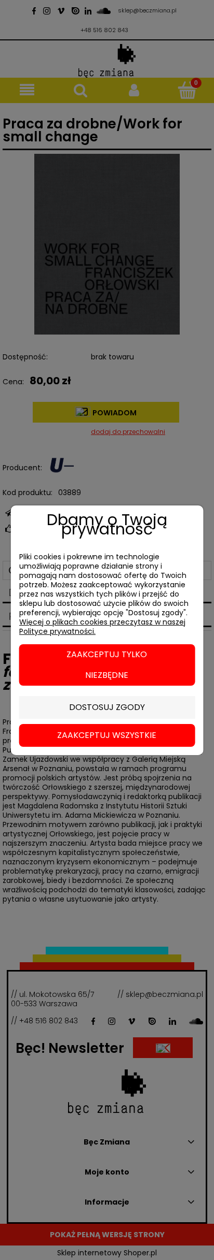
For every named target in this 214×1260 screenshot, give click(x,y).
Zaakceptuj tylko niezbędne (106, 664)
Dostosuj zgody (107, 707)
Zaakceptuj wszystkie (106, 735)
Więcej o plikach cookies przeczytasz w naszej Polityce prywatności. (102, 626)
